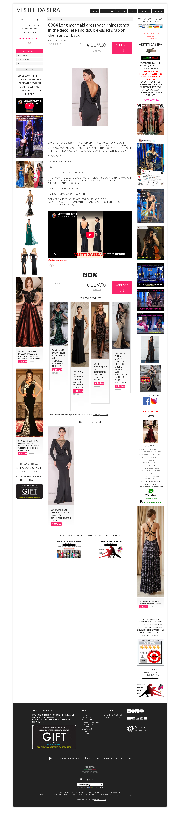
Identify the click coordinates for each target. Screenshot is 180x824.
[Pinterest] (137, 711)
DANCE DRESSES (25, 69)
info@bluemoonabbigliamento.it (127, 795)
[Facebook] (129, 711)
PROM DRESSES (150, 672)
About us (121, 11)
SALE (20, 63)
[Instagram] (133, 711)
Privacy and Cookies (90, 722)
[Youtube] (141, 711)
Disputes (85, 731)
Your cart (106, 11)
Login (132, 11)
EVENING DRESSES (55, 19)
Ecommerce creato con (90, 799)
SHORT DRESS (24, 59)
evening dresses (100, 414)
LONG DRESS (24, 55)
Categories (86, 717)
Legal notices (87, 724)
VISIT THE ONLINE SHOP (150, 675)
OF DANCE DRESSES (150, 678)
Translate (98, 787)
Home (94, 11)
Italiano (96, 779)
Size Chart (144, 11)
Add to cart (121, 47)
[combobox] (65, 43)
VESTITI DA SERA (38, 10)
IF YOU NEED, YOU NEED (150, 669)
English (87, 779)
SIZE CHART (87, 729)
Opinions (158, 11)
